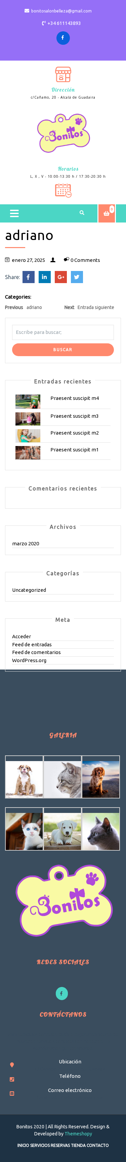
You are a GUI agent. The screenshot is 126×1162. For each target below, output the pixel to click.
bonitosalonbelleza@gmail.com (61, 11)
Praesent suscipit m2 (74, 433)
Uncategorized (29, 590)
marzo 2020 (25, 543)
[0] (106, 213)
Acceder (21, 636)
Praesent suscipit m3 (74, 416)
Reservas (60, 1145)
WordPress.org (29, 660)
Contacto (98, 1145)
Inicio (23, 1145)
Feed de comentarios (36, 652)
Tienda (78, 1145)
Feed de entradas (32, 644)
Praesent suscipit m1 (74, 449)
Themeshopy (78, 1133)
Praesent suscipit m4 (74, 398)
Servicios (40, 1145)
